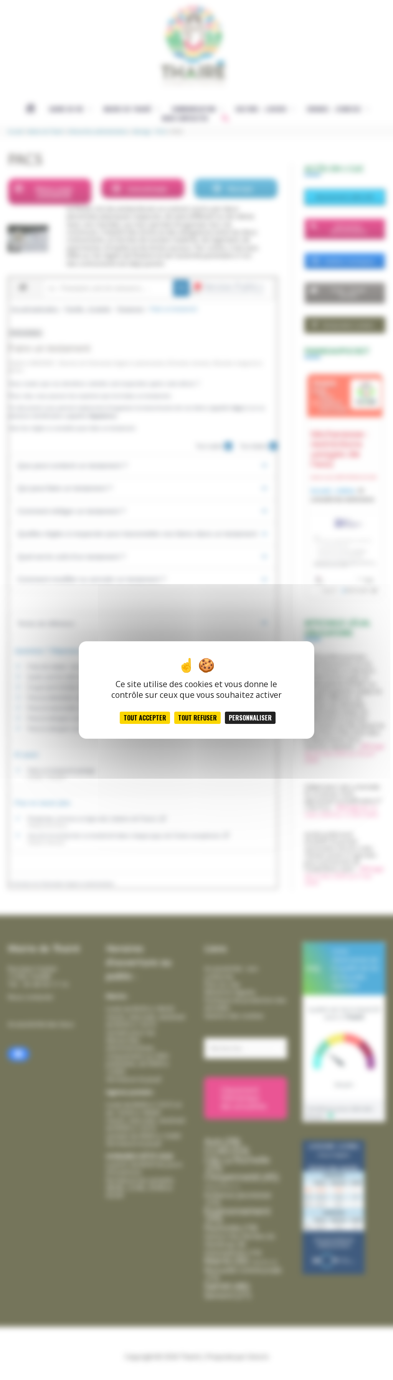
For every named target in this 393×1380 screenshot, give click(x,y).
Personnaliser (250, 717)
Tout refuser (197, 717)
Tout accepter (145, 717)
